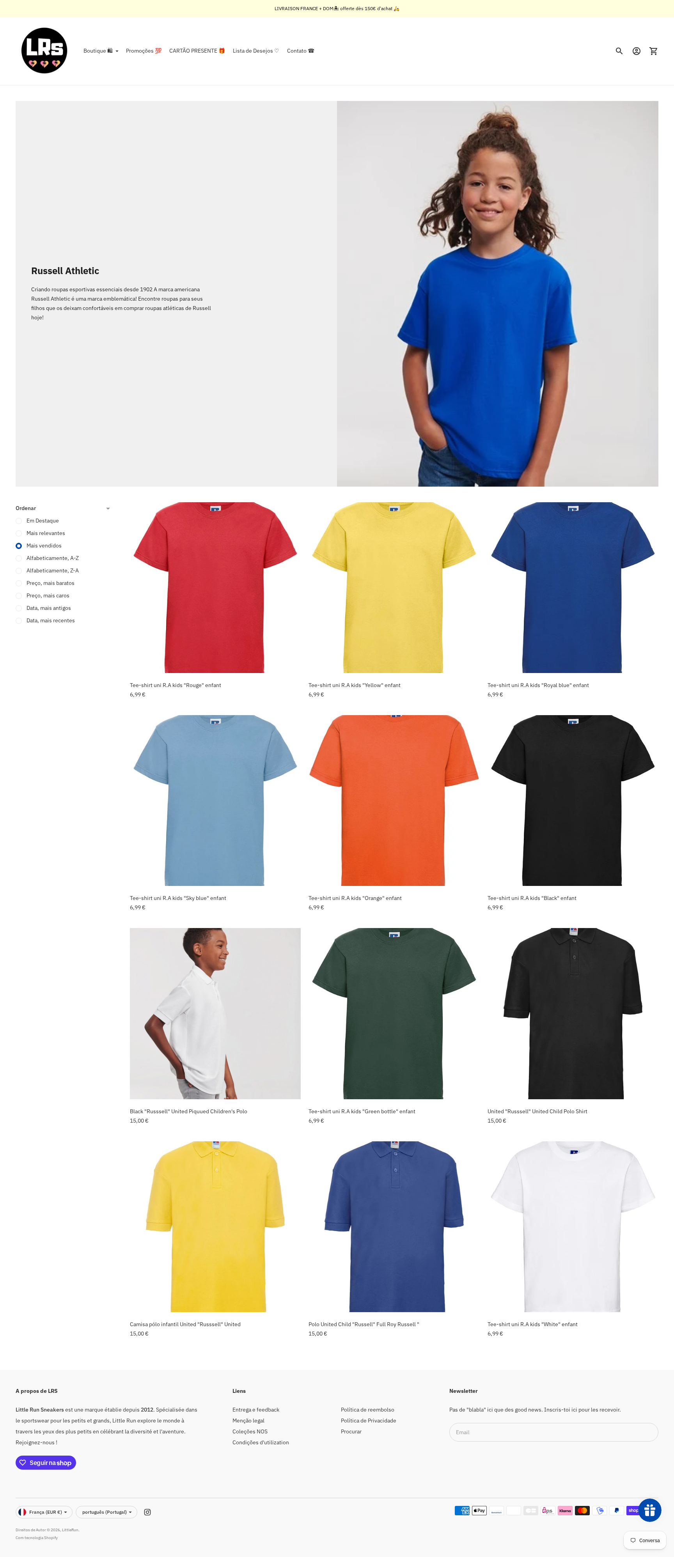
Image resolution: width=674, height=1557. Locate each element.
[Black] (215, 1013)
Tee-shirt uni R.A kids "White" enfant (533, 1324)
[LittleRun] (45, 51)
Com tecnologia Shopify (37, 1537)
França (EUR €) (45, 1512)
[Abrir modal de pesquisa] (619, 51)
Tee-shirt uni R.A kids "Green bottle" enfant (362, 1111)
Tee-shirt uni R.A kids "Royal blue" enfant (538, 685)
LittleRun (70, 1529)
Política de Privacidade (368, 1420)
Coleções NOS (250, 1431)
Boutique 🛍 (98, 50)
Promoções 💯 (143, 50)
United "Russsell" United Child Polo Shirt (537, 1111)
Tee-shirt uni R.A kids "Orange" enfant (355, 898)
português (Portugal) (104, 1512)
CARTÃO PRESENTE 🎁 (197, 50)
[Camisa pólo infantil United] (215, 1226)
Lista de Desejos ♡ (256, 50)
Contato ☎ (300, 50)
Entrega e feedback (255, 1409)
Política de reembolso (367, 1409)
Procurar (351, 1431)
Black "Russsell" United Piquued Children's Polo (188, 1111)
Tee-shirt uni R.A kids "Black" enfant (532, 898)
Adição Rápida (215, 662)
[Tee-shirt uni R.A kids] (215, 587)
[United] (573, 1013)
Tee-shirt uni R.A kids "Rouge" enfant (175, 685)
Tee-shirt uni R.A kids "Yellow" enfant (355, 685)
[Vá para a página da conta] (636, 51)
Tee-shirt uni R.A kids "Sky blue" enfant (178, 898)
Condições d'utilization (260, 1442)
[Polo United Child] (394, 1226)
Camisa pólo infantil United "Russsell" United (185, 1324)
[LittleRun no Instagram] (147, 1512)
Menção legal (248, 1420)
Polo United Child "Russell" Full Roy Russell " (364, 1324)
